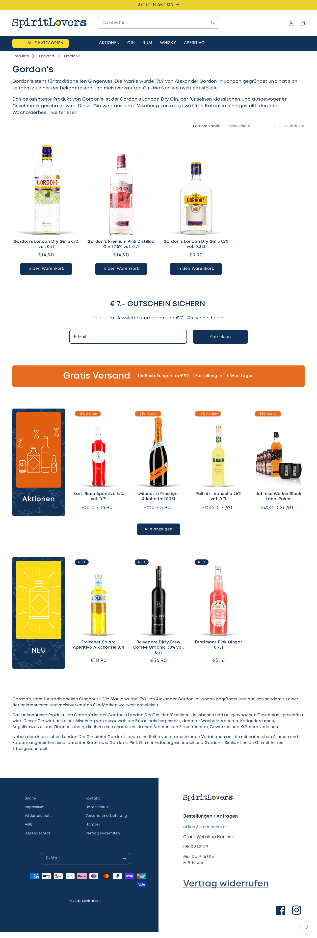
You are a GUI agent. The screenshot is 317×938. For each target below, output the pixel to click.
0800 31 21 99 (195, 847)
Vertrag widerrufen (226, 884)
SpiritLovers (92, 901)
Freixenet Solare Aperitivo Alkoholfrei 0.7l (98, 644)
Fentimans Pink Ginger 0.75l (218, 644)
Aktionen (38, 499)
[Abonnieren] (124, 858)
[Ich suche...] (213, 22)
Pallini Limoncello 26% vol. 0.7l (218, 496)
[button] (40, 43)
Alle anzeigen (159, 529)
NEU (38, 651)
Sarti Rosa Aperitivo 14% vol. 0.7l (98, 496)
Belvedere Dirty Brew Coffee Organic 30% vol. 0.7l (158, 647)
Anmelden (220, 336)
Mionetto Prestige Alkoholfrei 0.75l (158, 496)
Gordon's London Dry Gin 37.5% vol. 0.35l (196, 244)
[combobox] (158, 22)
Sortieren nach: (207, 126)
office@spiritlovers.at (205, 827)
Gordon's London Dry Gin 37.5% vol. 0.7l (46, 244)
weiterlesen (64, 113)
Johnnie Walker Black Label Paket (278, 496)
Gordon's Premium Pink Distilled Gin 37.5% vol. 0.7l (121, 244)
